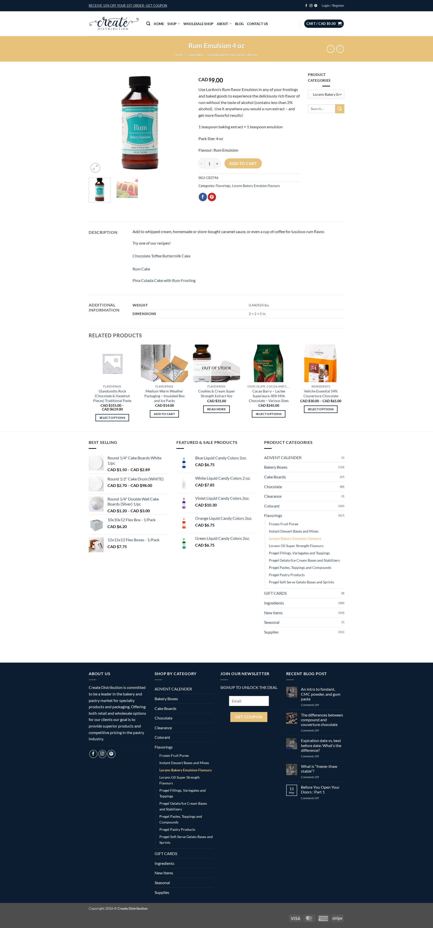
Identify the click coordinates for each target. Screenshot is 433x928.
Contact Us (257, 24)
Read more (216, 409)
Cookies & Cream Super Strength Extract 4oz (216, 393)
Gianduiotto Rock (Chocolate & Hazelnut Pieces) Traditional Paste (112, 395)
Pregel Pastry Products (287, 575)
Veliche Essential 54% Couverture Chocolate (320, 393)
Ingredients (274, 602)
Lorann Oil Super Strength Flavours (296, 546)
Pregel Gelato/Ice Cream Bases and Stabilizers (304, 560)
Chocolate (273, 486)
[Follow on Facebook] (306, 6)
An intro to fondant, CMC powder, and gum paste (320, 694)
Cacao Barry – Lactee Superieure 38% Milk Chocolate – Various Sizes (269, 395)
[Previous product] (340, 49)
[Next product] (331, 49)
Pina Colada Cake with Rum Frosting (164, 280)
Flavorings (195, 55)
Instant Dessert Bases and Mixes (293, 531)
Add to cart (243, 163)
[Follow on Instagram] (310, 6)
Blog (239, 24)
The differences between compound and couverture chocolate (322, 719)
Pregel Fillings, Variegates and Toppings (299, 553)
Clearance (272, 496)
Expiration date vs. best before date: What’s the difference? (321, 745)
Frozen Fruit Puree (283, 524)
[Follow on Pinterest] (315, 6)
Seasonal (271, 622)
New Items (273, 612)
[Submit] (339, 108)
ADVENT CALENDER (282, 457)
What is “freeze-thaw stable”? (319, 768)
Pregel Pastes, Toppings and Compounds (300, 567)
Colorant (272, 505)
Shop (171, 24)
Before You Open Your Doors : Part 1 (320, 789)
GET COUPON (249, 716)
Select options (112, 417)
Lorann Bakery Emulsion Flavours (232, 55)
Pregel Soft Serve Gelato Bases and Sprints (301, 582)
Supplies (271, 632)
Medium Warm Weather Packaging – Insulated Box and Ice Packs (164, 395)
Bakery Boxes (275, 467)
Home (159, 24)
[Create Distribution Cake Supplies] (114, 24)
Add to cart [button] (164, 414)
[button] (128, 5)
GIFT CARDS (275, 593)
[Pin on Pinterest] (212, 197)
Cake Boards (275, 476)
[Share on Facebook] (203, 197)
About (222, 24)
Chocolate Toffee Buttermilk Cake (161, 255)
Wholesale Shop (198, 24)
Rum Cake (141, 268)
